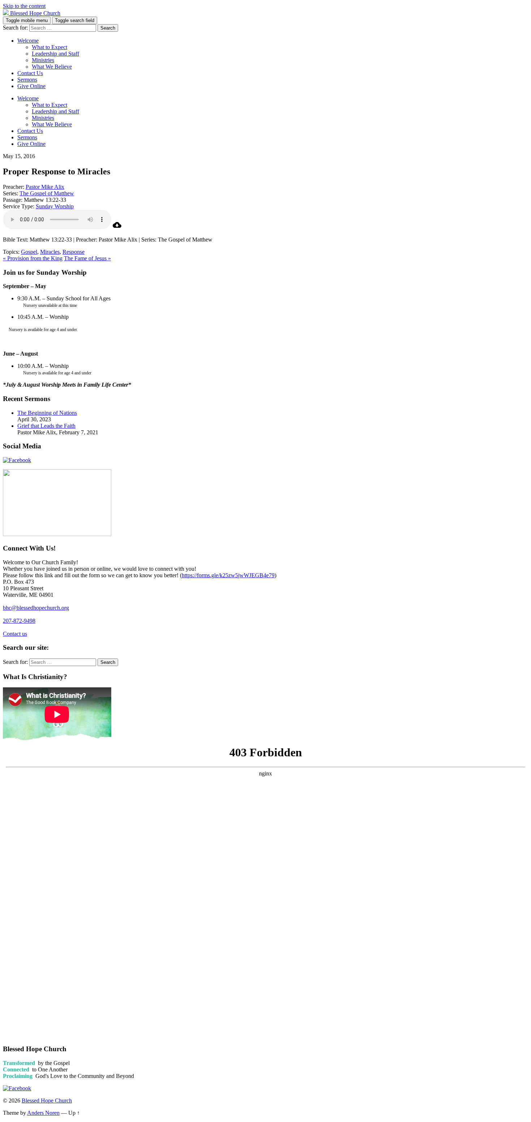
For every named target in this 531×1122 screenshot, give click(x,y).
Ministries (43, 60)
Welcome (28, 41)
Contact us (15, 634)
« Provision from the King (32, 258)
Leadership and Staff (55, 54)
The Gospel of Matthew (47, 193)
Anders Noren (43, 1113)
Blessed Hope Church (47, 1100)
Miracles (50, 252)
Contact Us (30, 73)
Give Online (31, 86)
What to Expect (49, 47)
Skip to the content (24, 6)
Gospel (29, 252)
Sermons (27, 80)
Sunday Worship (55, 206)
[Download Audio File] (117, 227)
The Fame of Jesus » (87, 258)
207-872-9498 (19, 621)
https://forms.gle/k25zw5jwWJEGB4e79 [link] (228, 575)
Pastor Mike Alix (45, 187)
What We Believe (52, 67)
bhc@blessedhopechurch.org (36, 608)
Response (73, 252)
